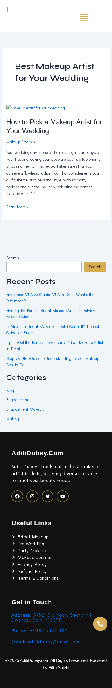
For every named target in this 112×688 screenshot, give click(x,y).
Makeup (13, 141)
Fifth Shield (59, 667)
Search (12, 257)
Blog (10, 390)
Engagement (17, 399)
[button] (84, 18)
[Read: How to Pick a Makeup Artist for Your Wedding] (35, 107)
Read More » (17, 206)
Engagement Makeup (25, 409)
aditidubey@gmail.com (46, 641)
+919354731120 (39, 630)
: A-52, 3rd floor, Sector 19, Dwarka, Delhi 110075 (52, 617)
